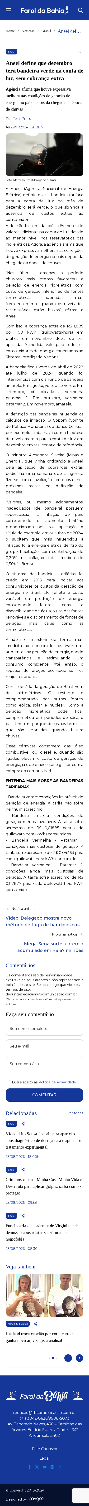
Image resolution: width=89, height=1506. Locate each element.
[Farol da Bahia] (44, 10)
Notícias (28, 31)
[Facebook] (29, 1467)
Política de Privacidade (57, 1082)
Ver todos (75, 1113)
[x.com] (37, 1467)
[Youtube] (45, 1467)
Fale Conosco (44, 1449)
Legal (44, 1458)
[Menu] (8, 10)
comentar (44, 1095)
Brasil (46, 31)
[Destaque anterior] (68, 1358)
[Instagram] (52, 1467)
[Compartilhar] (79, 51)
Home (10, 31)
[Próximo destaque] (79, 1358)
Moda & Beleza (18, 1323)
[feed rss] (60, 1467)
